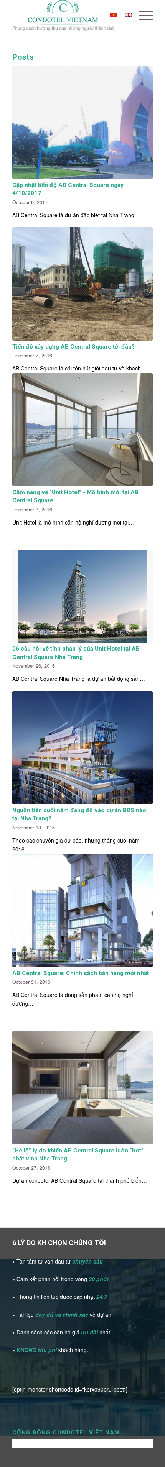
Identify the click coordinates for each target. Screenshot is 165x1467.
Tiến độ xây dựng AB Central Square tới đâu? (73, 346)
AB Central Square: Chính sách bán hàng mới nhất (80, 973)
